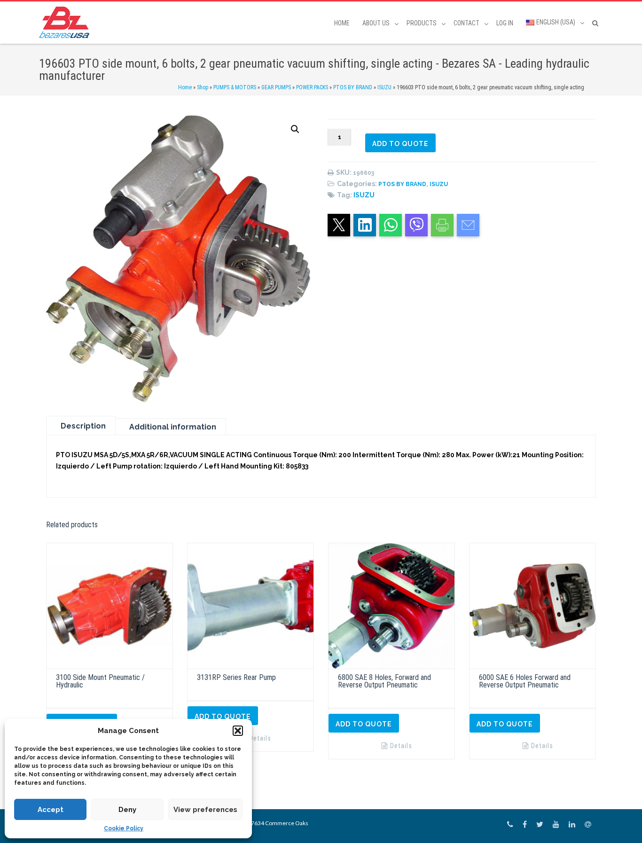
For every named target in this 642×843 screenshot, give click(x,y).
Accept (50, 809)
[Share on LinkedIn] (364, 225)
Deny (127, 809)
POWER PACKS (312, 87)
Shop (202, 87)
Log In (504, 23)
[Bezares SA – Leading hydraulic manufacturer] (66, 22)
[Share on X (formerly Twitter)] (339, 225)
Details (260, 738)
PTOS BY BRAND (352, 87)
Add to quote (400, 144)
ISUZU (384, 87)
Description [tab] (83, 426)
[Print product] (442, 225)
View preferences (205, 809)
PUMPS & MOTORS (234, 87)
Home (342, 23)
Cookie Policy (123, 828)
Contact (466, 23)
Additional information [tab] (172, 426)
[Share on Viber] (416, 225)
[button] (238, 730)
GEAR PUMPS (276, 87)
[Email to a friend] (468, 225)
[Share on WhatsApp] (390, 225)
